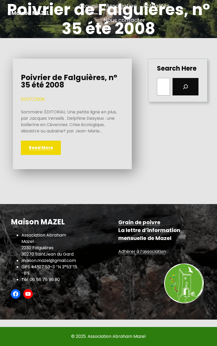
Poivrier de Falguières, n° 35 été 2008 (69, 81)
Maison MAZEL (30, 13)
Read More (41, 148)
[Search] (185, 86)
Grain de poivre (139, 222)
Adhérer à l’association (142, 251)
